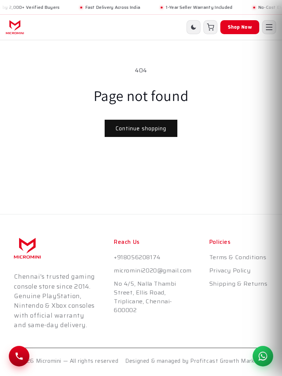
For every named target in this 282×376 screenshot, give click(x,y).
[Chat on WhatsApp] (263, 356)
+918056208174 (137, 257)
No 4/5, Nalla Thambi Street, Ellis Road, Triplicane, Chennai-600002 (145, 297)
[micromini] (15, 27)
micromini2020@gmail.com (153, 270)
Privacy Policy (229, 270)
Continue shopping (141, 128)
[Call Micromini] (19, 356)
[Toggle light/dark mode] (193, 27)
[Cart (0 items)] (210, 27)
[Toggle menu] (269, 27)
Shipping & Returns (238, 283)
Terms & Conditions (238, 257)
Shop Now (240, 27)
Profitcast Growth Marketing (229, 361)
